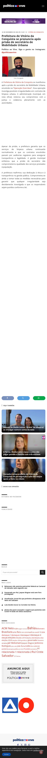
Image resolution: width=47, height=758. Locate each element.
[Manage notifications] (41, 752)
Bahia (31, 628)
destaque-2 (16, 635)
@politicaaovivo (9, 52)
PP (24, 649)
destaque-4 (36, 635)
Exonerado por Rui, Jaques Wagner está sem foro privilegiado (22, 593)
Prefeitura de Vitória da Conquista (18, 82)
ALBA (16, 629)
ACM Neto (8, 628)
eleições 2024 (7, 640)
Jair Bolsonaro (15, 642)
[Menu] (43, 6)
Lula (28, 645)
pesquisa (11, 649)
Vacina (18, 656)
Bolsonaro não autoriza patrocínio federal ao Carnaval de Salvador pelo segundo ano (24, 587)
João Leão (14, 646)
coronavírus (29, 632)
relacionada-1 (9, 651)
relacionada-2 (24, 651)
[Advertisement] (23, 124)
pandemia (5, 649)
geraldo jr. (24, 640)
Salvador (8, 656)
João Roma (21, 646)
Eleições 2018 (21, 638)
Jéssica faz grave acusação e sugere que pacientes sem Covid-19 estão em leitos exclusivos (24, 611)
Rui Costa (37, 652)
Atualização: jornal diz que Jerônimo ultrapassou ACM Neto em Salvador (24, 599)
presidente (34, 649)
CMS (22, 632)
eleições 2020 (30, 638)
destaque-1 (6, 635)
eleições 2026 (16, 640)
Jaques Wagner (28, 643)
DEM (43, 632)
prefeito (28, 649)
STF (15, 656)
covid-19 (38, 632)
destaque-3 (25, 635)
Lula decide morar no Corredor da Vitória (20, 605)
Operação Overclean (22, 88)
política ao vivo (18, 649)
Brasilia (6, 632)
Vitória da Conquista (36, 32)
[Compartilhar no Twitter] (23, 398)
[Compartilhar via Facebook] (7, 398)
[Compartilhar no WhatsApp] (39, 398)
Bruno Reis (15, 632)
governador (33, 640)
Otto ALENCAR (35, 646)
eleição (5, 637)
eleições (12, 637)
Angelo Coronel (22, 629)
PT (38, 648)
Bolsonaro (40, 628)
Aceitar (6, 754)
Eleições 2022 (39, 638)
